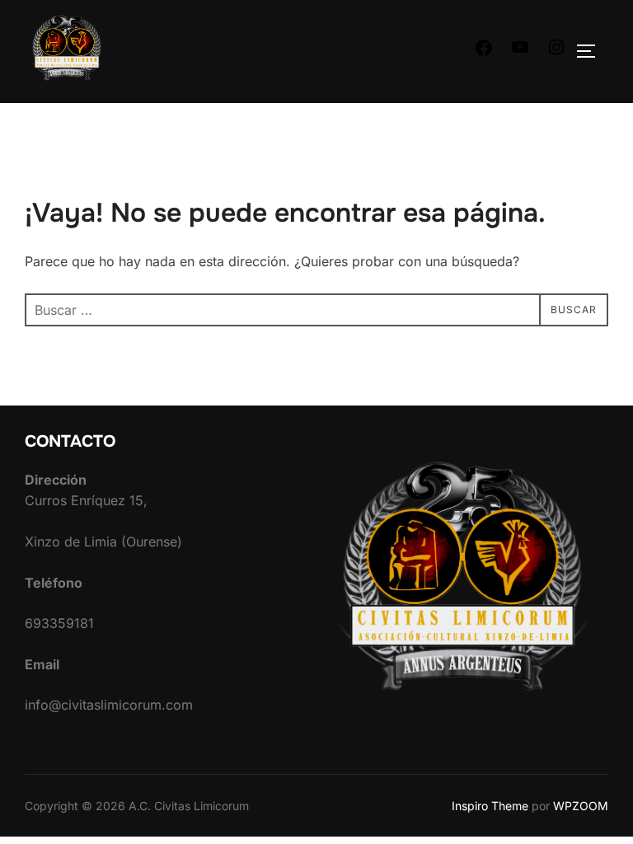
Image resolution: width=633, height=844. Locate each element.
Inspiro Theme (490, 806)
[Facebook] (484, 53)
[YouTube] (520, 52)
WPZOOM (580, 806)
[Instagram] (556, 52)
